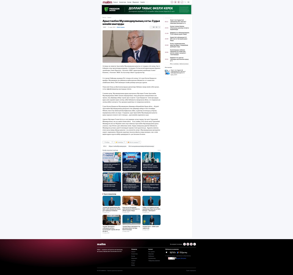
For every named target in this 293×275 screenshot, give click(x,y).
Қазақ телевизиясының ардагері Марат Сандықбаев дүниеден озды (179, 45)
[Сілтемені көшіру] (151, 27)
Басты (104, 17)
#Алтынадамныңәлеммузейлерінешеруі (141, 146)
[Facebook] (178, 2)
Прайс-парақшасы (191, 270)
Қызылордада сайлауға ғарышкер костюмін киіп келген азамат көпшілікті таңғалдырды (178, 52)
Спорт (133, 263)
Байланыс (151, 256)
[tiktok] (182, 2)
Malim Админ (121, 27)
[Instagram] (172, 2)
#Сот (105, 146)
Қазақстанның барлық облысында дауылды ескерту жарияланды (179, 28)
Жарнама (151, 254)
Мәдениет (136, 2)
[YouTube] (175, 2)
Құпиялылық (152, 258)
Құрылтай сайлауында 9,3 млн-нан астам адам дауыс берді (178, 39)
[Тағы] (147, 2)
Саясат (115, 2)
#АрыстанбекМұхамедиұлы (117, 146)
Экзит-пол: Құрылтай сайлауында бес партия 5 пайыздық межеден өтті (178, 21)
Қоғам (129, 2)
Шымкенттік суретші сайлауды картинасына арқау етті (179, 59)
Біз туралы (151, 251)
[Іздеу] (185, 2)
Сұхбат (133, 260)
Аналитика (122, 2)
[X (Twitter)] (159, 27)
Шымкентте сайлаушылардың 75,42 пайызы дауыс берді (179, 33)
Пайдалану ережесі (154, 260)
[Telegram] (154, 27)
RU (188, 2)
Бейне (133, 265)
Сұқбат (142, 2)
